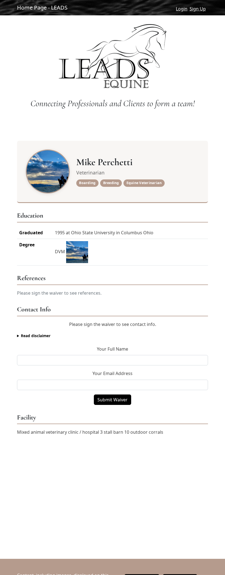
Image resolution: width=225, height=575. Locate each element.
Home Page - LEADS (42, 7)
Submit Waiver (112, 400)
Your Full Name (112, 349)
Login (181, 9)
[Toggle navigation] (124, 7)
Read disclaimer (35, 335)
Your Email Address (112, 373)
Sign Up (198, 9)
